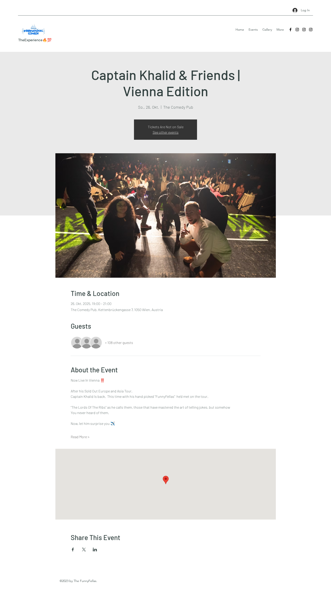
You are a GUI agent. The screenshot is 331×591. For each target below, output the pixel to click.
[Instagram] (297, 29)
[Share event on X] (84, 549)
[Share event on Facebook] (73, 549)
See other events (166, 132)
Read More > (80, 437)
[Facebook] (290, 29)
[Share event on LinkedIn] (95, 549)
